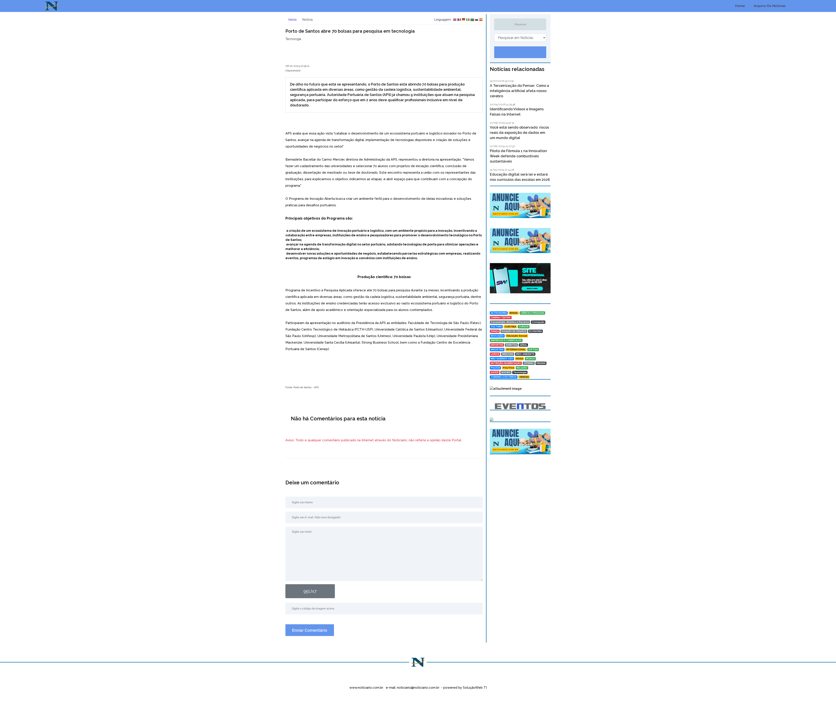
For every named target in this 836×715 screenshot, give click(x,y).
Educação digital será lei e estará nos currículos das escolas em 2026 (520, 177)
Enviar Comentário (309, 630)
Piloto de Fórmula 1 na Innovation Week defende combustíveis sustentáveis (518, 156)
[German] (463, 20)
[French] (459, 20)
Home (739, 6)
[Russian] (476, 20)
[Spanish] (481, 20)
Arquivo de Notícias (769, 6)
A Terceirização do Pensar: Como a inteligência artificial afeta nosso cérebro (519, 91)
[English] (455, 20)
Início (292, 19)
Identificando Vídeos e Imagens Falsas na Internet (517, 111)
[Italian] (468, 20)
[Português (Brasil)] (472, 20)
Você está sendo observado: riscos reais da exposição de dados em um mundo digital (519, 132)
